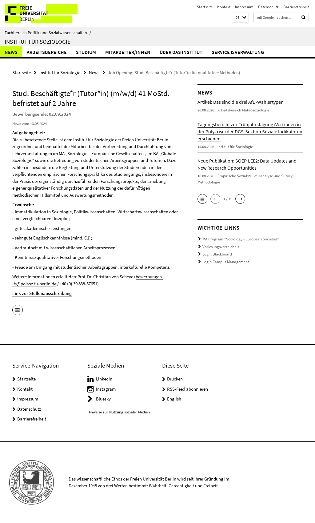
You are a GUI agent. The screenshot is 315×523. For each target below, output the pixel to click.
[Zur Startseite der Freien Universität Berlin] (41, 13)
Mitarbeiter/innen (127, 52)
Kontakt (223, 7)
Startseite (205, 7)
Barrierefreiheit (296, 7)
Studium (86, 52)
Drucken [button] (175, 379)
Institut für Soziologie (37, 41)
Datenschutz (268, 7)
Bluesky (103, 399)
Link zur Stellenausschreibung (42, 293)
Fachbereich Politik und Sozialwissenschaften (48, 32)
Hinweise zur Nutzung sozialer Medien (118, 412)
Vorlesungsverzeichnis (220, 246)
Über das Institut (181, 52)
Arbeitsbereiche (47, 52)
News (11, 52)
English (174, 399)
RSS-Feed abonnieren (187, 389)
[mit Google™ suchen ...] (304, 17)
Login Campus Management (225, 261)
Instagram (106, 389)
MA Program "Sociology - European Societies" (240, 239)
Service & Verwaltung (238, 52)
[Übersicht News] (17, 310)
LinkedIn (104, 379)
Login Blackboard (217, 254)
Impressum (244, 7)
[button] (240, 18)
